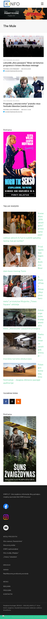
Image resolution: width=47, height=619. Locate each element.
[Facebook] (6, 401)
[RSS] (18, 401)
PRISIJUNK (7, 590)
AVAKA (6, 570)
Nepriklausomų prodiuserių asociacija (15, 573)
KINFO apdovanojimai (10, 549)
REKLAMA (6, 586)
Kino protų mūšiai (9, 545)
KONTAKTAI (8, 594)
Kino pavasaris (7, 60)
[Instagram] (12, 401)
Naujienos (16, 60)
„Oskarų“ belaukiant (10, 557)
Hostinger (13, 605)
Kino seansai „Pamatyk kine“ (12, 541)
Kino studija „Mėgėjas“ (11, 553)
